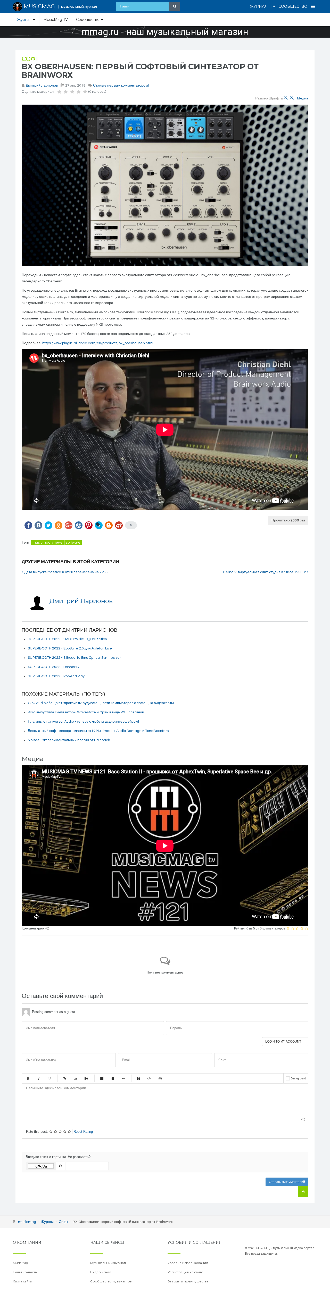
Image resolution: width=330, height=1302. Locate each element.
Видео (86, 1078)
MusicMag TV (55, 19)
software (73, 542)
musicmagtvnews (47, 542)
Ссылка (65, 1078)
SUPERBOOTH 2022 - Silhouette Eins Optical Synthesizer (74, 658)
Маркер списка (123, 1078)
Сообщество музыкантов (111, 1281)
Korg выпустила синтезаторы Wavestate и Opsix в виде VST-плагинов (86, 712)
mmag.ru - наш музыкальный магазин (165, 32)
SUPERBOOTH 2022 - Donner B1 (54, 667)
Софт (30, 59)
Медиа (302, 98)
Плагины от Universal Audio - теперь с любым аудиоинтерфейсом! (83, 721)
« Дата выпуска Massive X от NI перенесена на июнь (65, 572)
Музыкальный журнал (108, 1263)
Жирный (28, 1078)
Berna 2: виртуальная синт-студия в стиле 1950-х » (265, 572)
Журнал (259, 6)
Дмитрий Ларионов (42, 85)
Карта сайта (22, 1281)
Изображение (75, 1078)
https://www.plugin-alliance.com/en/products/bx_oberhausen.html (97, 343)
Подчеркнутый (49, 1078)
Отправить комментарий (287, 1182)
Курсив (39, 1078)
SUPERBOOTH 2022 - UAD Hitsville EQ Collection (67, 639)
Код (149, 1078)
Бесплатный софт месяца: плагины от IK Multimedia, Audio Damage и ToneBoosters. (98, 731)
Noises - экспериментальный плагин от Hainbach (69, 740)
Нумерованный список (112, 1078)
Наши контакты (25, 1272)
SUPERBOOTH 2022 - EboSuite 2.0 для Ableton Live (70, 648)
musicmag (27, 1222)
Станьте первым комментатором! (121, 85)
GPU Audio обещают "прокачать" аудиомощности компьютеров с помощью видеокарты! (101, 703)
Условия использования (188, 1263)
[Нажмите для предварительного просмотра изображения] (165, 185)
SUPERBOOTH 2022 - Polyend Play (56, 676)
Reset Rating (83, 1132)
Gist (160, 1078)
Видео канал (100, 1272)
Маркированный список (101, 1078)
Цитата (138, 1078)
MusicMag (20, 1263)
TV (273, 6)
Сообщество (292, 6)
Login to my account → (285, 1041)
